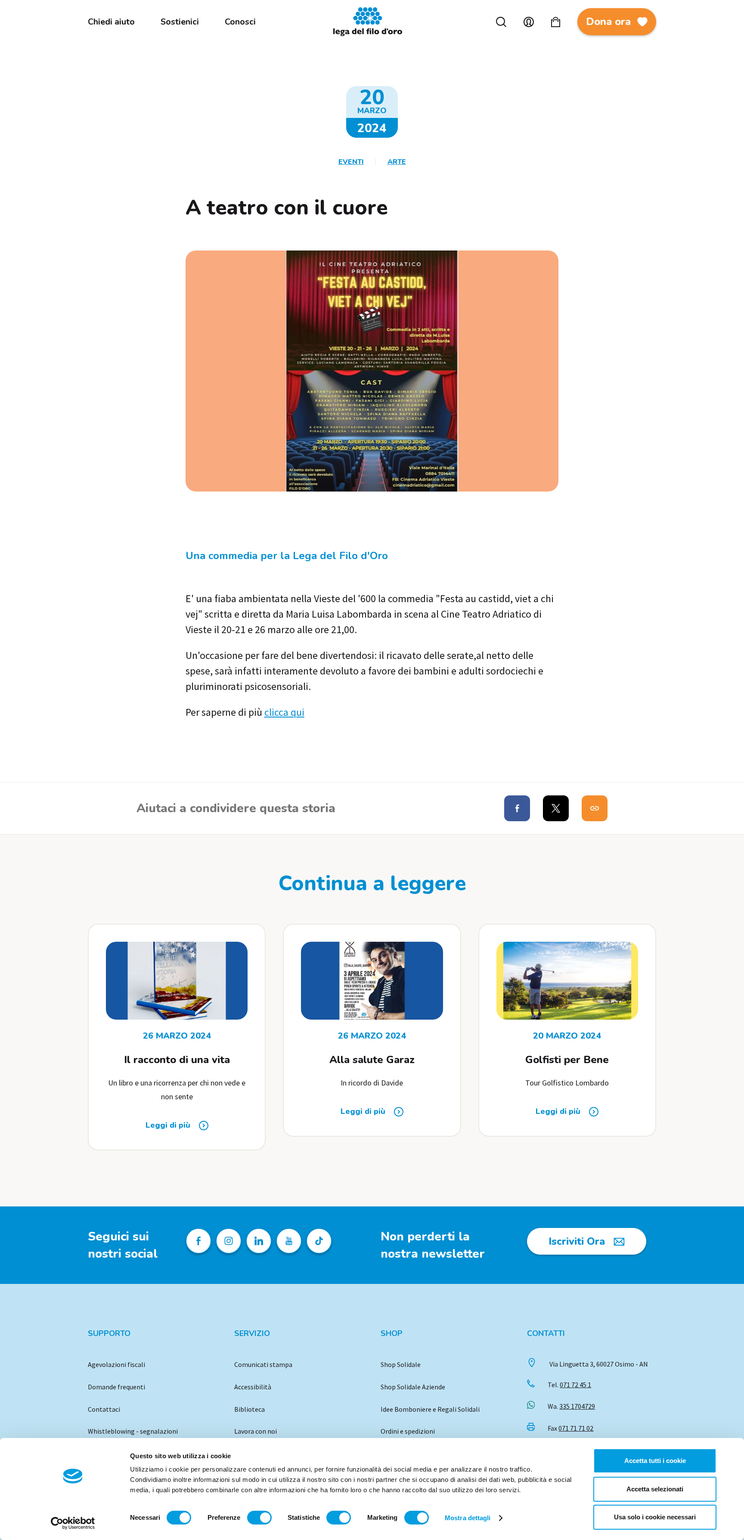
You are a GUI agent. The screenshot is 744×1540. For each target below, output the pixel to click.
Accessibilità (252, 1386)
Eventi (351, 162)
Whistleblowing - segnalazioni (133, 1431)
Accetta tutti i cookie (655, 1460)
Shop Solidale (401, 1364)
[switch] (259, 1518)
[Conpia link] (595, 808)
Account (529, 22)
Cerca (501, 22)
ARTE (397, 162)
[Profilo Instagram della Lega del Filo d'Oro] (229, 1241)
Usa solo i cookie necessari (655, 1517)
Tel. (569, 1384)
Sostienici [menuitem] (180, 22)
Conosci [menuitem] (240, 22)
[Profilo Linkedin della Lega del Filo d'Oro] (259, 1241)
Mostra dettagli (468, 1517)
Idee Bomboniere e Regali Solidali (430, 1409)
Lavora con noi (255, 1431)
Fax (570, 1428)
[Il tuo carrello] (555, 22)
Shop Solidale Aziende (413, 1386)
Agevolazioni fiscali (116, 1364)
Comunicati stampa (263, 1364)
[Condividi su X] (556, 808)
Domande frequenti (116, 1386)
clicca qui (284, 712)
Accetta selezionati (654, 1489)
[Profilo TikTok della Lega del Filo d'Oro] (319, 1241)
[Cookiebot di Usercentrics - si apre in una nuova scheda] (73, 1523)
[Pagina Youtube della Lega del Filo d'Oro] (289, 1241)
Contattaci (104, 1409)
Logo (372, 21)
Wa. (571, 1406)
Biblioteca (249, 1409)
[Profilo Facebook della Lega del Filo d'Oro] (198, 1241)
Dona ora (608, 21)
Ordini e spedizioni (408, 1431)
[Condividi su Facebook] (517, 808)
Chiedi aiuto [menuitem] (111, 22)
